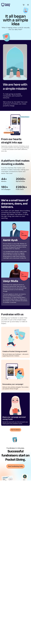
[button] (24, 5)
